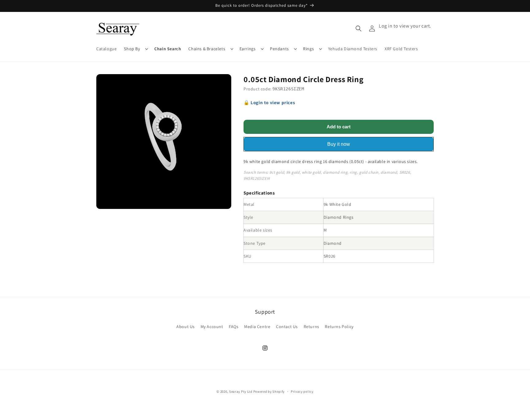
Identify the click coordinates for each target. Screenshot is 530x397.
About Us (185, 326)
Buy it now (338, 144)
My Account (212, 326)
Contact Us (287, 326)
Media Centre (257, 326)
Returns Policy (339, 326)
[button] (135, 48)
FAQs (233, 326)
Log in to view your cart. (405, 26)
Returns (311, 326)
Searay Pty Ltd (240, 391)
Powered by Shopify (269, 391)
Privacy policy (302, 391)
